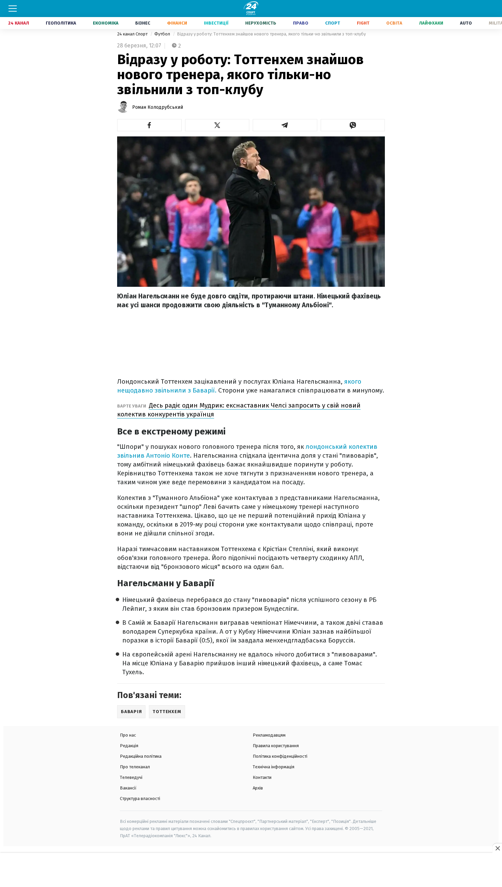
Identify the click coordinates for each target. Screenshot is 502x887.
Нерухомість (260, 23)
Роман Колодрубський (157, 107)
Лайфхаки (431, 23)
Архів (258, 787)
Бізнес (142, 23)
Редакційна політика (141, 756)
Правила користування (276, 745)
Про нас (128, 735)
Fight (363, 23)
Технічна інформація (273, 766)
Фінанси (177, 23)
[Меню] (13, 8)
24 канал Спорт (133, 34)
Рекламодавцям (269, 735)
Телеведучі (131, 777)
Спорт (332, 23)
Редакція (129, 745)
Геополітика (61, 23)
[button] (149, 125)
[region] (251, 870)
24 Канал (18, 23)
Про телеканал (135, 766)
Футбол (162, 34)
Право (300, 23)
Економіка (105, 23)
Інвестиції (216, 23)
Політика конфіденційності (280, 756)
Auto (466, 23)
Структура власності (140, 798)
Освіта (394, 23)
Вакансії (128, 787)
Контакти (262, 777)
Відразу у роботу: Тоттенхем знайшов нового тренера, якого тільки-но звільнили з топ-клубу (271, 34)
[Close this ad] (497, 848)
